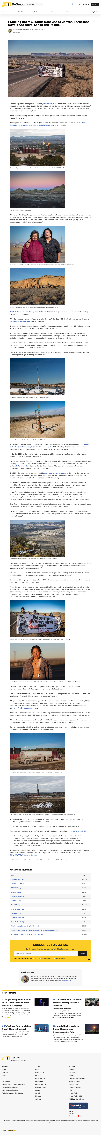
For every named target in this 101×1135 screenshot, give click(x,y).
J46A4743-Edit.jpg (17, 884)
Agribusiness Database (10, 1087)
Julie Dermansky (21, 30)
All (35, 958)
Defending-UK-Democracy (66, 1017)
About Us (72, 1069)
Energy (37, 1069)
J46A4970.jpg (16, 892)
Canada (37, 1093)
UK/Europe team (60, 958)
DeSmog (18, 4)
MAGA (8, 1017)
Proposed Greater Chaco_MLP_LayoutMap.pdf (27, 934)
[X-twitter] (76, 4)
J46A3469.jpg (16, 913)
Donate (94, 4)
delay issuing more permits (54, 473)
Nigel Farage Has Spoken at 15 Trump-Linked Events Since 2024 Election (16, 1002)
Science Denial (40, 1072)
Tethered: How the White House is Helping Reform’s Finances (66, 1002)
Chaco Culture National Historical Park (35, 125)
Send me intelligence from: (23, 958)
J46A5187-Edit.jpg (17, 879)
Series (4, 1075)
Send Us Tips (73, 1084)
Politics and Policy (41, 1084)
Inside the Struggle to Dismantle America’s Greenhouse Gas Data (65, 1029)
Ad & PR (38, 1075)
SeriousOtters (12, 1130)
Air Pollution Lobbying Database (13, 1093)
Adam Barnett (8, 1008)
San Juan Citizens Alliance (20, 321)
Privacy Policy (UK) (75, 1096)
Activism (38, 1090)
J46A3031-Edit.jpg (17, 917)
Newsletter (72, 1113)
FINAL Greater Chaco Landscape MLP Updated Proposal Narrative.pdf (34, 930)
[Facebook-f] (72, 4)
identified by (50, 104)
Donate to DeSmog (75, 1087)
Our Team (72, 1072)
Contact (71, 1075)
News (4, 1069)
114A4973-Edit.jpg (17, 922)
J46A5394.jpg (16, 900)
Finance (38, 1096)
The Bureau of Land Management (24, 312)
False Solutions (40, 1087)
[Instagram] (81, 1116)
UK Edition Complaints (76, 1099)
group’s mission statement (24, 708)
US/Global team (45, 958)
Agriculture (39, 1081)
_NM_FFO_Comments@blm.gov (24, 855)
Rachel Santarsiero (59, 1035)
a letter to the (22, 466)
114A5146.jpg (15, 905)
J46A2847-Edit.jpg (17, 896)
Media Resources (74, 1081)
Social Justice (40, 1078)
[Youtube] (78, 1116)
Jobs (70, 1090)
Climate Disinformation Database (13, 1084)
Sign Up (82, 953)
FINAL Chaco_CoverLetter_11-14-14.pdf (25, 926)
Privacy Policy (73, 1093)
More (67, 12)
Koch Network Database (10, 1090)
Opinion (38, 1099)
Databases (5, 1072)
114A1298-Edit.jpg (17, 909)
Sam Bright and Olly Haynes (62, 1008)
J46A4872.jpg (16, 888)
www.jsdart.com (67, 980)
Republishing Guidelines (77, 1078)
